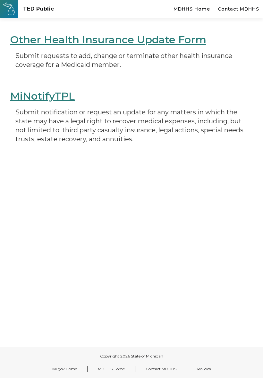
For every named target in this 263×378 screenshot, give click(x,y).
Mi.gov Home (64, 368)
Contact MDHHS (238, 9)
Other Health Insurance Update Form (108, 39)
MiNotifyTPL (42, 96)
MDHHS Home (192, 9)
